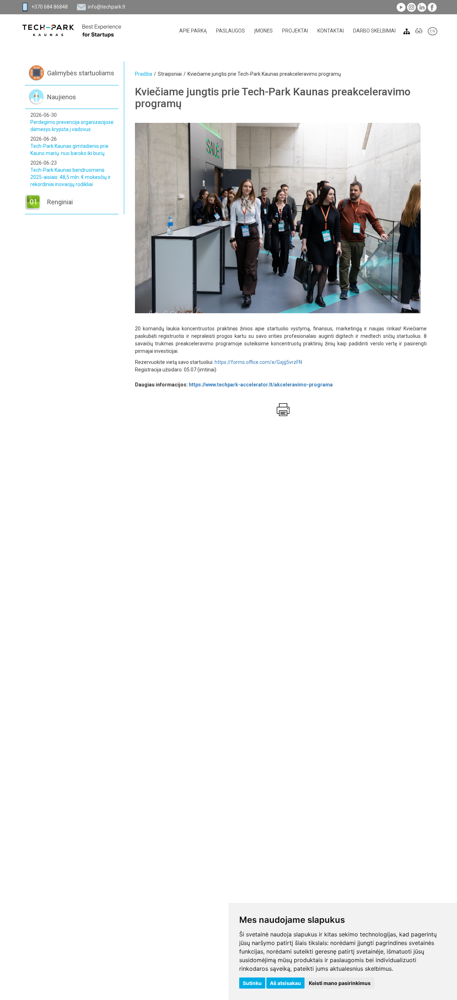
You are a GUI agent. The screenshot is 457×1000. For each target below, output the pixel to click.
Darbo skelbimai (374, 31)
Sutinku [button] (252, 983)
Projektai (295, 31)
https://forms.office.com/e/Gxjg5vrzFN (259, 362)
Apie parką (193, 31)
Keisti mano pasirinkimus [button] (340, 983)
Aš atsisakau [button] (285, 983)
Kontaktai (330, 31)
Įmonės (263, 31)
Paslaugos (230, 31)
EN (432, 31)
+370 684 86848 (49, 7)
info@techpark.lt (106, 7)
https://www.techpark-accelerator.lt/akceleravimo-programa (261, 385)
